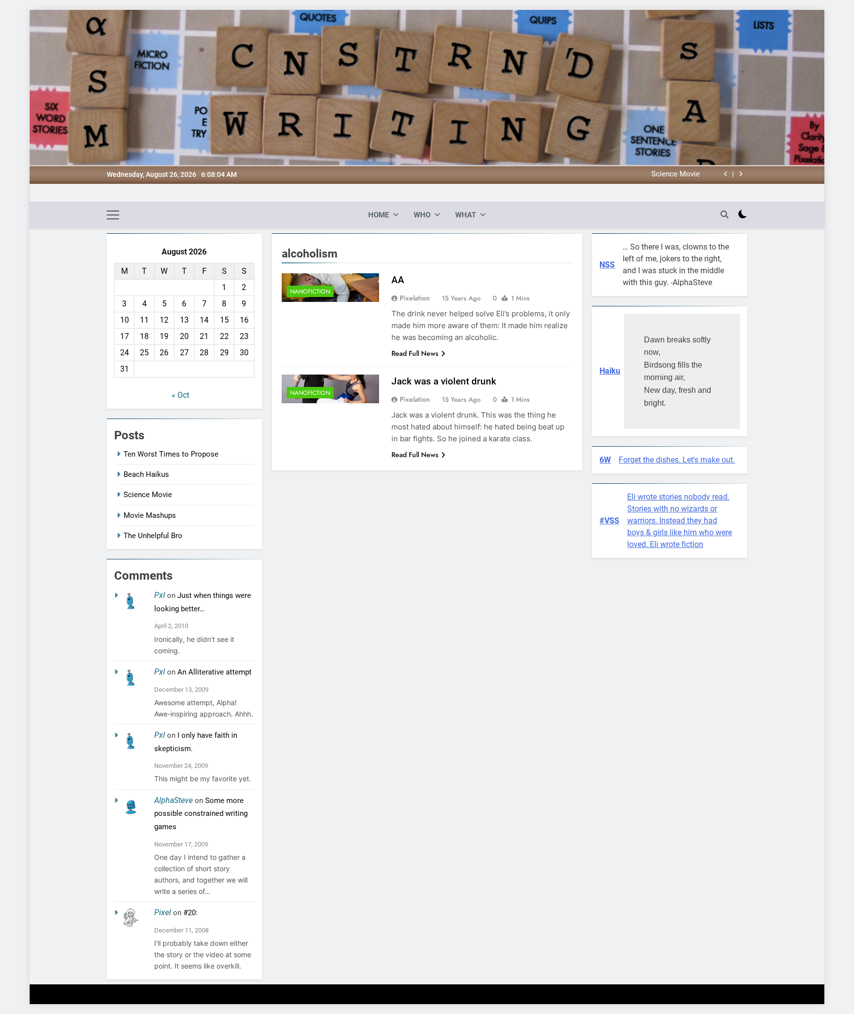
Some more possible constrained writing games (201, 814)
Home (378, 215)
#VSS (609, 520)
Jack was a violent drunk (443, 381)
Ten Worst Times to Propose (171, 454)
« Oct (180, 395)
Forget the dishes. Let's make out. (677, 460)
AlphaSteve (173, 800)
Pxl (159, 595)
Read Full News (414, 353)
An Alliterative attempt (214, 672)
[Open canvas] (113, 215)
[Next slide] (740, 174)
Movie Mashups (150, 515)
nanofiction (310, 291)
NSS (607, 264)
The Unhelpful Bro (153, 535)
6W (605, 460)
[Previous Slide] (725, 174)
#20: (190, 912)
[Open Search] (724, 214)
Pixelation (415, 298)
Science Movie (675, 174)
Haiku (609, 371)
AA (397, 280)
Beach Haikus (146, 474)
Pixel (162, 912)
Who (422, 215)
